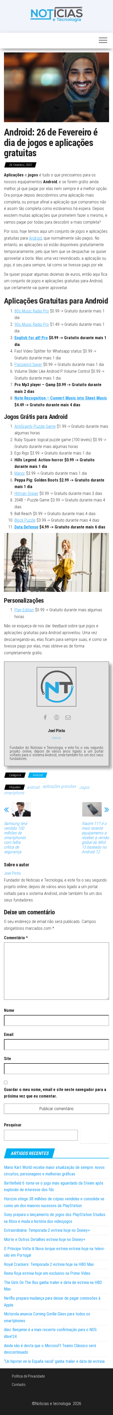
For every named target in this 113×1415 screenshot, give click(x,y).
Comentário (16, 937)
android (33, 787)
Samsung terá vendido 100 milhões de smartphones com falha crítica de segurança (15, 837)
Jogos (84, 787)
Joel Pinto (12, 873)
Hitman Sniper (26, 493)
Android (35, 238)
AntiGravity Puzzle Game (35, 426)
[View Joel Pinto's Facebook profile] (44, 717)
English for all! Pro (31, 337)
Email (8, 1034)
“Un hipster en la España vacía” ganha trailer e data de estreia (54, 1361)
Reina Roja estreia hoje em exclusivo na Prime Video (47, 1273)
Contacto (18, 1384)
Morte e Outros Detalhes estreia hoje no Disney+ (44, 1239)
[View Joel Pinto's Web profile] (56, 717)
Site (7, 1058)
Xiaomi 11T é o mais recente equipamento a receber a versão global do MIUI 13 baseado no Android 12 (95, 837)
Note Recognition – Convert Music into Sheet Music (60, 398)
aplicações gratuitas (59, 786)
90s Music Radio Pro (31, 324)
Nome (9, 1010)
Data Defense (26, 527)
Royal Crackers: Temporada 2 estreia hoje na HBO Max (49, 1264)
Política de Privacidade (28, 1376)
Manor (19, 473)
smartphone (14, 792)
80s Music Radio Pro (31, 311)
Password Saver (28, 364)
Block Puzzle (24, 520)
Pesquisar (13, 1124)
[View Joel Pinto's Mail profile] (68, 717)
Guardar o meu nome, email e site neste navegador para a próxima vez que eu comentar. (55, 1093)
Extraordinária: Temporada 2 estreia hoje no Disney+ (47, 1230)
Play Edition (24, 609)
